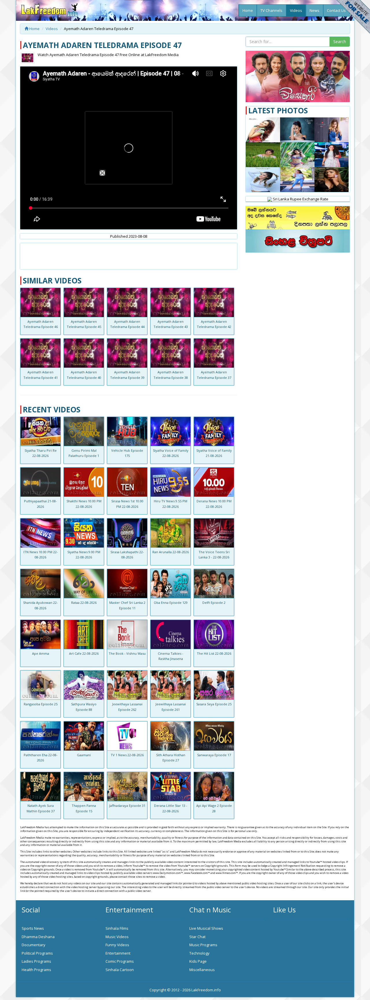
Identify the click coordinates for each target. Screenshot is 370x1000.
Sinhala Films (117, 928)
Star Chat (197, 936)
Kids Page (198, 961)
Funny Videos (117, 944)
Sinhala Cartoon (120, 969)
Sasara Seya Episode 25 (214, 704)
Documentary (33, 944)
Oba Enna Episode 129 (171, 602)
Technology (199, 953)
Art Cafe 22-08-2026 (84, 653)
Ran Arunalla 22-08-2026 (170, 552)
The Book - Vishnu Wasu (127, 653)
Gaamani (84, 755)
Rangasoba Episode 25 (41, 704)
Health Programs (36, 969)
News (314, 10)
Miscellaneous (202, 969)
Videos (296, 10)
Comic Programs (120, 961)
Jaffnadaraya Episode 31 (127, 805)
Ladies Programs (36, 961)
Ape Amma (40, 653)
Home (248, 10)
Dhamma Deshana (38, 936)
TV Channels (271, 10)
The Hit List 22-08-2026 (214, 653)
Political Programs (37, 953)
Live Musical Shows (206, 928)
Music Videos (117, 936)
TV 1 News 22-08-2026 (127, 755)
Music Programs (203, 944)
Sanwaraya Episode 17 (214, 755)
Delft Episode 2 (213, 602)
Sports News (33, 928)
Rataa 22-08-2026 (84, 602)
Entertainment (118, 953)
